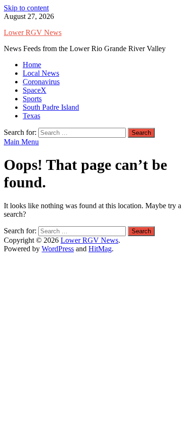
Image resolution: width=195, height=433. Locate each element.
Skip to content (26, 8)
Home (32, 65)
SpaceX (34, 90)
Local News (41, 73)
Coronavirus (41, 82)
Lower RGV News (33, 32)
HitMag (100, 249)
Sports (32, 99)
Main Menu (21, 142)
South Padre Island (51, 107)
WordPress (58, 249)
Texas (31, 116)
